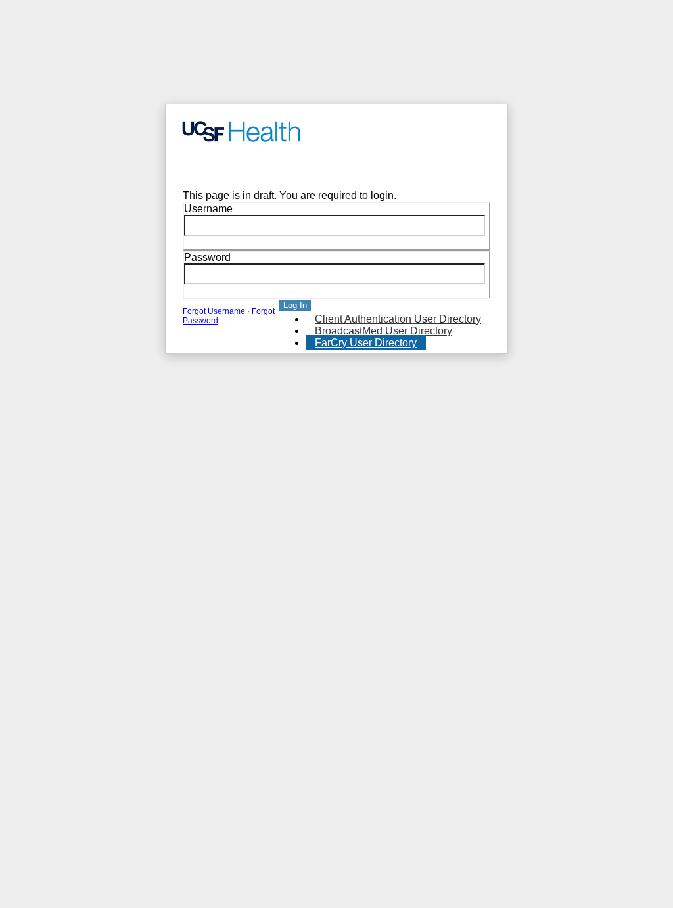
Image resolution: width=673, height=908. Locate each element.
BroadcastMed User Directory (383, 330)
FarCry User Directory (366, 342)
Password (207, 257)
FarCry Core (202, 166)
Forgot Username (214, 311)
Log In (295, 305)
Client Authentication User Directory (398, 319)
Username (208, 208)
